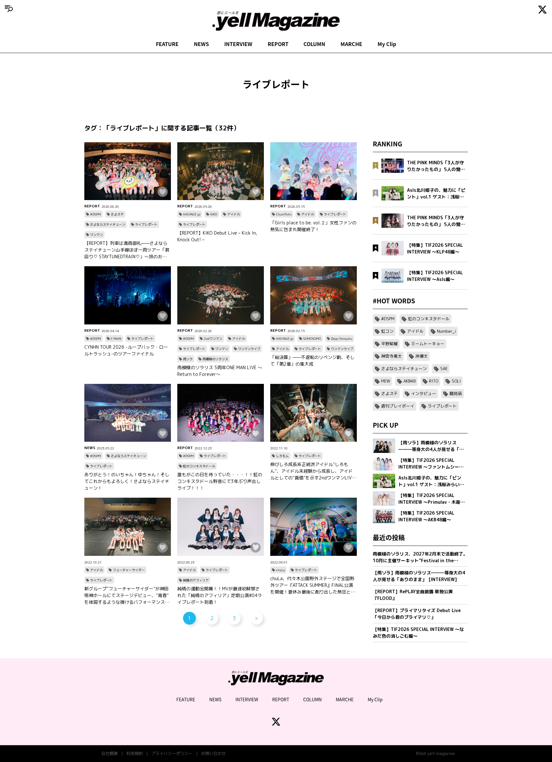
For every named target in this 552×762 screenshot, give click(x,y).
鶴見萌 (455, 393)
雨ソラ (188, 359)
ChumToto (283, 214)
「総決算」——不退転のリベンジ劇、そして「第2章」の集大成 (312, 360)
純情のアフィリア (196, 580)
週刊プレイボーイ (397, 406)
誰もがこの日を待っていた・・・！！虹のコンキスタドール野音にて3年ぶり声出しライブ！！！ (219, 481)
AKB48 (409, 381)
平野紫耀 (389, 343)
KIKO (213, 214)
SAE (444, 368)
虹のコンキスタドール (199, 466)
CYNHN (116, 338)
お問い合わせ (213, 753)
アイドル (233, 214)
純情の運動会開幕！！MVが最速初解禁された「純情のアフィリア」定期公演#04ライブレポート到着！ (219, 595)
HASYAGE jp (191, 214)
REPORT (278, 44)
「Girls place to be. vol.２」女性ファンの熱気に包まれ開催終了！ (313, 226)
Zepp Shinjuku (341, 338)
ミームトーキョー (427, 343)
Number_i (446, 331)
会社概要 (109, 753)
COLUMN (314, 44)
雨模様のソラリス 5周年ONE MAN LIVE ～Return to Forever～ (219, 370)
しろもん (282, 456)
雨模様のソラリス (215, 359)
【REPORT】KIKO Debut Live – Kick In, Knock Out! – (217, 236)
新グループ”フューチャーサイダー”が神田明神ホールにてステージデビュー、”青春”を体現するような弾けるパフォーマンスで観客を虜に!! (126, 595)
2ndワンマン (213, 338)
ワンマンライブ (249, 348)
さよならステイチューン (107, 224)
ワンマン (96, 234)
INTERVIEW (238, 44)
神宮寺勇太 (391, 356)
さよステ (117, 214)
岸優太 (421, 356)
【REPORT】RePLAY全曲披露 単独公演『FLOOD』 (413, 594)
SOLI (456, 381)
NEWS (201, 44)
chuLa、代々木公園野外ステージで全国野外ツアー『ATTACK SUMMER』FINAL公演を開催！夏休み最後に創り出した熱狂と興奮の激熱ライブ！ (312, 585)
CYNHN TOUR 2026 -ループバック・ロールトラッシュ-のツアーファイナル (126, 350)
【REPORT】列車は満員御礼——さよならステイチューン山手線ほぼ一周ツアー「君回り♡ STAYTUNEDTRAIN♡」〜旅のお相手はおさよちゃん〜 (126, 250)
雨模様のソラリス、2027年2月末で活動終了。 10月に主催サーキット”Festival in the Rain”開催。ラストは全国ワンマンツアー (420, 557)
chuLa (280, 570)
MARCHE (351, 44)
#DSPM (95, 214)
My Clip (387, 44)
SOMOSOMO (312, 338)
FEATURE (167, 44)
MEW (385, 381)
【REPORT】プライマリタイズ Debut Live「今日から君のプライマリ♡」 (417, 613)
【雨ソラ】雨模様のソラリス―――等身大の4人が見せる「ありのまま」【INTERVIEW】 (419, 576)
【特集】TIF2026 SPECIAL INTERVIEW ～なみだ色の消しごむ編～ (418, 632)
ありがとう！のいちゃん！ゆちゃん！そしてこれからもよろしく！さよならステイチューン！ (126, 481)
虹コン (387, 331)
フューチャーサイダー (129, 570)
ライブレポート (146, 224)
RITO (433, 381)
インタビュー (423, 393)
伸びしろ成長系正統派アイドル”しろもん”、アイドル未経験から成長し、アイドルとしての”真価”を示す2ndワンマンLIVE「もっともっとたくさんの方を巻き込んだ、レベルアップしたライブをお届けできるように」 (312, 471)
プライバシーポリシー (172, 753)
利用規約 (134, 753)
